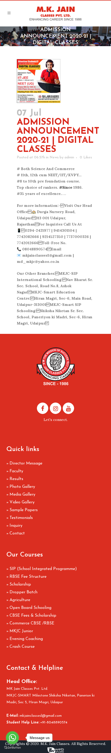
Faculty (16, 471)
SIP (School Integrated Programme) (43, 569)
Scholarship (20, 584)
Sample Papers (24, 510)
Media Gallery (22, 494)
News (54, 157)
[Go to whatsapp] (12, 737)
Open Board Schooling (30, 608)
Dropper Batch (23, 592)
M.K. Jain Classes (55, 743)
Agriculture (20, 600)
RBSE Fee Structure (28, 577)
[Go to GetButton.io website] (12, 747)
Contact (17, 533)
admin (69, 157)
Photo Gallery (22, 487)
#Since (65, 187)
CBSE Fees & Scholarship (33, 616)
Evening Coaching (26, 639)
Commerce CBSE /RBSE (32, 623)
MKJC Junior (21, 631)
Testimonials (21, 518)
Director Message (26, 463)
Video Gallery (22, 502)
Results (16, 479)
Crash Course (22, 647)
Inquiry (16, 526)
